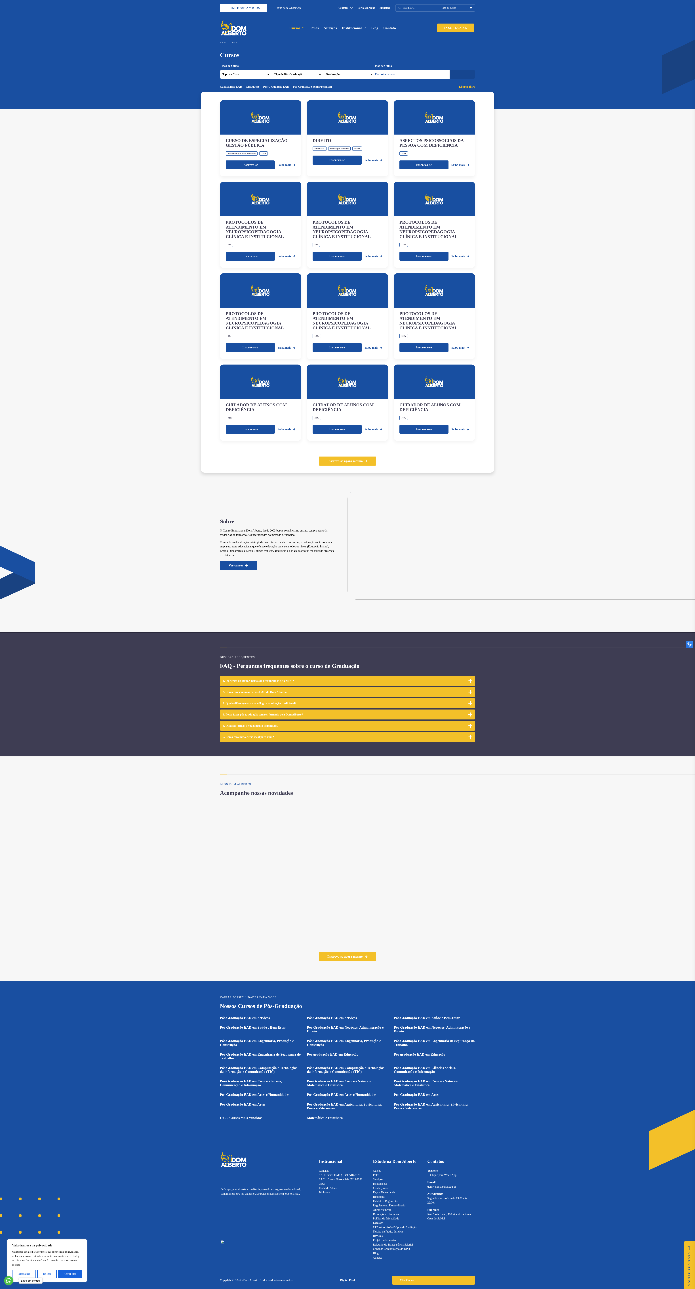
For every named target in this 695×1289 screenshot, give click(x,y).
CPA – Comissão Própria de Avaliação (395, 1227)
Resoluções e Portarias (386, 1214)
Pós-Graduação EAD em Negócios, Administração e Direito (345, 1029)
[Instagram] (222, 1217)
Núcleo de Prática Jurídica (388, 1231)
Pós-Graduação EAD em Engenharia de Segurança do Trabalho (434, 1043)
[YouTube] (235, 1217)
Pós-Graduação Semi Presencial (312, 86)
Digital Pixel (347, 1280)
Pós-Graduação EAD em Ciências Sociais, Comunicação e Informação (425, 1070)
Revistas (378, 1235)
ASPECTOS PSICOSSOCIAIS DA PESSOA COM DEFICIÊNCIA (431, 143)
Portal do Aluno (366, 8)
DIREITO (322, 140)
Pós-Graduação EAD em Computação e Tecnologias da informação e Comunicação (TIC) (258, 1070)
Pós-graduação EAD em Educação (332, 1054)
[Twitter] (241, 1217)
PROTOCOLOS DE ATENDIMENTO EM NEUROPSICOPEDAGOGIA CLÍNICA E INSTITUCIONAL (255, 229)
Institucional (380, 1183)
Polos (314, 28)
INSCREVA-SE (455, 27)
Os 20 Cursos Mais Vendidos (241, 1118)
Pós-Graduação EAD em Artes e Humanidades (254, 1095)
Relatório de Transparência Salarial (393, 1244)
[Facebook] (228, 1217)
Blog (374, 28)
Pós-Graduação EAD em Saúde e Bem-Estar (427, 1018)
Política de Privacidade (386, 1218)
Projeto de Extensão (384, 1240)
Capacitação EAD (231, 86)
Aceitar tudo (70, 1274)
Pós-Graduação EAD (276, 86)
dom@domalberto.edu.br (441, 1186)
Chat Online (407, 1280)
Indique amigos (245, 7)
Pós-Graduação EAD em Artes (416, 1095)
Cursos (377, 1170)
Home (223, 42)
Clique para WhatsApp (288, 7)
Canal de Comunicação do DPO (391, 1248)
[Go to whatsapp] (8, 1280)
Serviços (330, 28)
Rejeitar (47, 1274)
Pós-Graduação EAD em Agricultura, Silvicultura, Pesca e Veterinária (344, 1106)
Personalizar (24, 1274)
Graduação (253, 86)
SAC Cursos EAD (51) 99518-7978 (339, 1175)
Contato (389, 28)
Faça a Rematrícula (384, 1192)
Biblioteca (385, 8)
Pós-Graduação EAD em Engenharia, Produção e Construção (257, 1043)
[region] (47, 1260)
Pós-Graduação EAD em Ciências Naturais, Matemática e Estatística (339, 1083)
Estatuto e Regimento (385, 1201)
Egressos (378, 1222)
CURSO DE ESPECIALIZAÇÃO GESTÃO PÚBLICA (257, 143)
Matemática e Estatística (325, 1118)
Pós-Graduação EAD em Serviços (245, 1018)
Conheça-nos (380, 1188)
